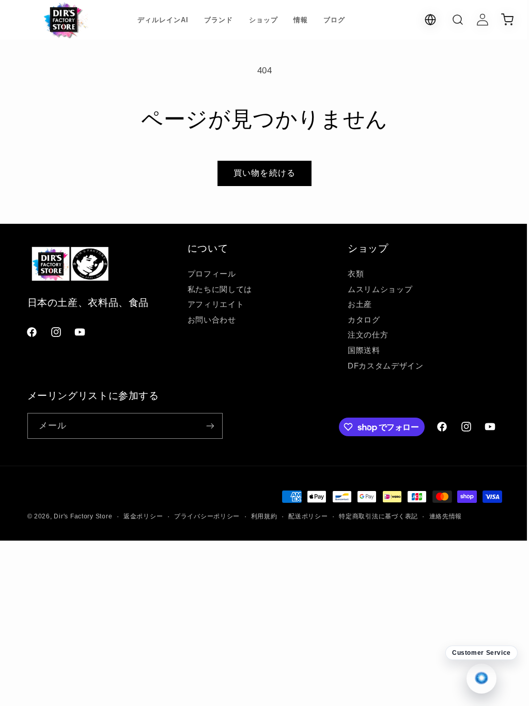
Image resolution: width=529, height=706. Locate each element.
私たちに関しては (217, 289)
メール (53, 426)
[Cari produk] (450, 19)
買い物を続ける (260, 172)
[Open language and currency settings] (422, 19)
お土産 (355, 304)
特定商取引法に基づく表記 (378, 516)
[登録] (210, 425)
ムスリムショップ (375, 289)
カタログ (359, 320)
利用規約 (264, 516)
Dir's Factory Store (83, 516)
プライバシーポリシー (207, 516)
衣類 (351, 274)
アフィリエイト (213, 304)
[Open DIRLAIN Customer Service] (474, 679)
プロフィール (209, 274)
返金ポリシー (143, 516)
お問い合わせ (209, 320)
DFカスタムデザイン (380, 366)
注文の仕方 (363, 335)
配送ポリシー (308, 516)
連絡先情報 (445, 516)
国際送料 (359, 350)
